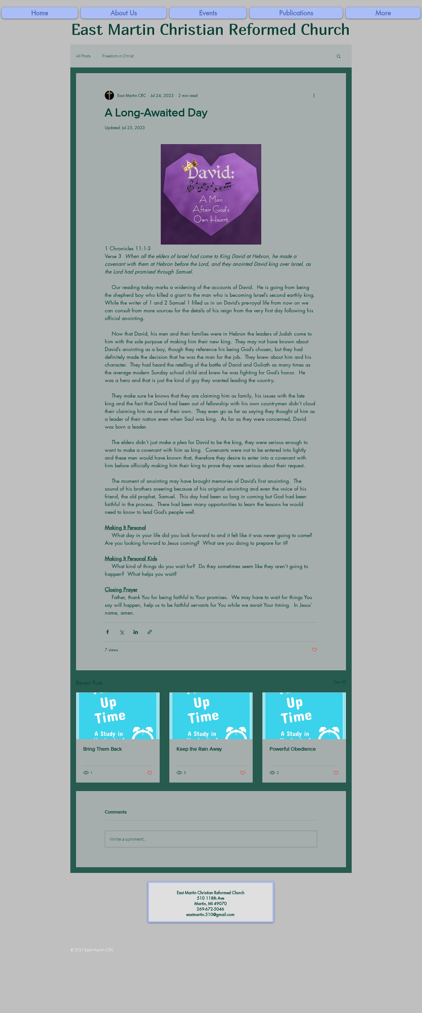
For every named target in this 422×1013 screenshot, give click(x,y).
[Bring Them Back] (117, 716)
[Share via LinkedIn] (135, 632)
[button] (383, 13)
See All (340, 682)
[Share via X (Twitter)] (121, 632)
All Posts (83, 55)
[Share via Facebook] (107, 632)
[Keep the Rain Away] (211, 716)
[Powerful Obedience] (304, 716)
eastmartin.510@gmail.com (210, 914)
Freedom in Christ (118, 55)
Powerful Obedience (293, 749)
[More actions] (313, 95)
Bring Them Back (102, 749)
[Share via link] (149, 632)
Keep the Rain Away (199, 749)
